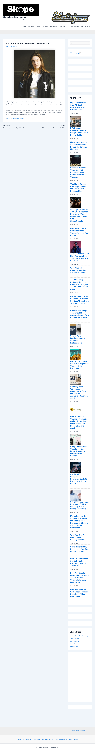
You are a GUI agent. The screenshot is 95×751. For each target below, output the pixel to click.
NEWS (31, 739)
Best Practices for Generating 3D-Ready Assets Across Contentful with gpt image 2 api (79, 577)
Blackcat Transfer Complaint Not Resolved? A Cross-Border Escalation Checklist (78, 172)
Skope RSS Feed (74, 641)
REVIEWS (37, 739)
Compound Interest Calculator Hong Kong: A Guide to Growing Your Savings (78, 451)
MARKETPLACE (53, 739)
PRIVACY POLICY (73, 739)
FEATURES (26, 739)
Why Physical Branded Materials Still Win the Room (78, 269)
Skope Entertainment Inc (14, 17)
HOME (19, 739)
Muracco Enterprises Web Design (79, 635)
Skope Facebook (74, 638)
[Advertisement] (81, 676)
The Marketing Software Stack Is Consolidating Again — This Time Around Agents (79, 284)
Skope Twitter (74, 643)
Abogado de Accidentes (78, 730)
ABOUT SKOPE (63, 739)
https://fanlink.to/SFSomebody (15, 118)
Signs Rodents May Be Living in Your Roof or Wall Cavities (79, 548)
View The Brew (74, 646)
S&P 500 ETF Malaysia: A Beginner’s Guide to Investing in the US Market (78, 478)
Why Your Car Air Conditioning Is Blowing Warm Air (78, 537)
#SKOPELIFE (44, 739)
